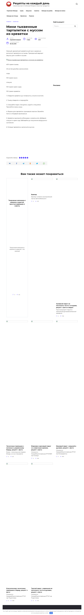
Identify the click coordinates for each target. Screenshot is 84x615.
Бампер (34, 194)
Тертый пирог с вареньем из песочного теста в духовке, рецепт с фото (41, 590)
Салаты (36, 11)
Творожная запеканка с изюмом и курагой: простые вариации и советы (17, 203)
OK (51, 613)
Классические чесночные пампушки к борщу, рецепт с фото (17, 590)
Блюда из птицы (12, 16)
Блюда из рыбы (47, 11)
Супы (21, 11)
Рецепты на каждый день (31, 3)
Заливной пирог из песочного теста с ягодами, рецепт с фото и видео (66, 305)
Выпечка (24, 16)
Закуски (29, 11)
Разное (31, 16)
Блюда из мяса (60, 11)
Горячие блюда (12, 11)
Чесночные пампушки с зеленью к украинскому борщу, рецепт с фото (15, 448)
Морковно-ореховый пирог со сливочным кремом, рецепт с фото (41, 448)
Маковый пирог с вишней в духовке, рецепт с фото (66, 447)
